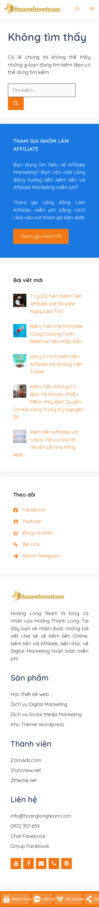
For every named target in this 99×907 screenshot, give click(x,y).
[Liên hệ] (41, 863)
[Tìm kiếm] (16, 103)
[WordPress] (66, 863)
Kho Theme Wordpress (37, 724)
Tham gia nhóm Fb (41, 236)
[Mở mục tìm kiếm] (77, 8)
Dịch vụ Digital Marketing (39, 704)
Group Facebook (30, 846)
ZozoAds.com (26, 760)
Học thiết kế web (30, 694)
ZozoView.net (26, 770)
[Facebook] (28, 863)
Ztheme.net (24, 780)
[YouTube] (16, 863)
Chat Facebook (28, 836)
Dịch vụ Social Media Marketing (46, 714)
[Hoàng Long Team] (32, 8)
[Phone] (54, 863)
